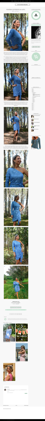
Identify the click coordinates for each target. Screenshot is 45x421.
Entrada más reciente (6, 405)
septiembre (34, 97)
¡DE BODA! (4, 381)
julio (33, 98)
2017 (32, 104)
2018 (32, 103)
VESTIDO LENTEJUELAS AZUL (15, 9)
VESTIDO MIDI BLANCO (37, 115)
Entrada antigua (26, 405)
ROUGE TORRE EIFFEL (37, 122)
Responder (26, 393)
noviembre (34, 92)
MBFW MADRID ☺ (36, 129)
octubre (34, 93)
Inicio (16, 405)
